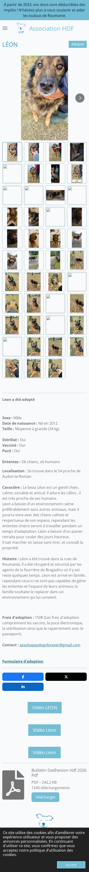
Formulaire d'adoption (22, 661)
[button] (12, 152)
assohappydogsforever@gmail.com (50, 644)
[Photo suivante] (79, 98)
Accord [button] (71, 865)
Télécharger (45, 797)
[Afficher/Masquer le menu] (5, 28)
